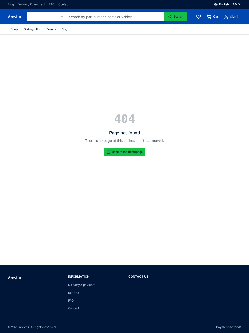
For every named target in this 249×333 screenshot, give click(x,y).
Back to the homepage (127, 152)
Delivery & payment (31, 4)
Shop (14, 29)
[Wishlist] (198, 16)
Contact (63, 4)
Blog (11, 4)
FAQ (51, 4)
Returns (73, 292)
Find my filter (32, 29)
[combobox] (46, 16)
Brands (51, 29)
